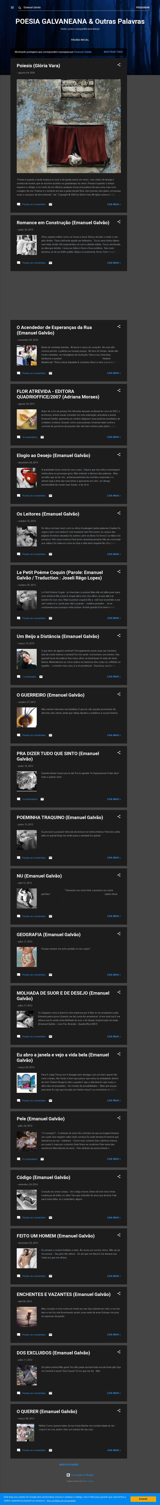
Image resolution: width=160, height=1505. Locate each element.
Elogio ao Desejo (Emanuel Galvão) (53, 455)
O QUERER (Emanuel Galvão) (47, 1411)
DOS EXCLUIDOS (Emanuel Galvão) (53, 1353)
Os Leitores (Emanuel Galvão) (48, 514)
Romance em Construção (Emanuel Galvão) (63, 222)
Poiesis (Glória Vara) (38, 65)
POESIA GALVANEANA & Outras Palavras (80, 21)
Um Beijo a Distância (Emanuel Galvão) (58, 636)
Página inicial (80, 39)
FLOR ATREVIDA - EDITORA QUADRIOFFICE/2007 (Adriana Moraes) (58, 394)
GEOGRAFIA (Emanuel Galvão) (49, 934)
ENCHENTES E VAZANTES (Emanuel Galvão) (64, 1294)
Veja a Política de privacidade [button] (61, 1500)
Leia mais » (114, 204)
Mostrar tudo (113, 52)
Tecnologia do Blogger (82, 1475)
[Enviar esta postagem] (50, 205)
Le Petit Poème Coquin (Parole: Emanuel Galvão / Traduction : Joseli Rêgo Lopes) (60, 575)
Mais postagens (68, 1464)
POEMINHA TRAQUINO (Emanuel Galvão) (60, 817)
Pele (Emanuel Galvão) (41, 1118)
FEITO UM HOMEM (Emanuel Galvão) (56, 1236)
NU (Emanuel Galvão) (39, 876)
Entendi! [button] (143, 1499)
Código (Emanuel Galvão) (43, 1177)
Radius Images (88, 1481)
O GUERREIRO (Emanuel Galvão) (51, 695)
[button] (119, 65)
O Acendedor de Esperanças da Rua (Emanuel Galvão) (54, 330)
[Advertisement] (140, 95)
